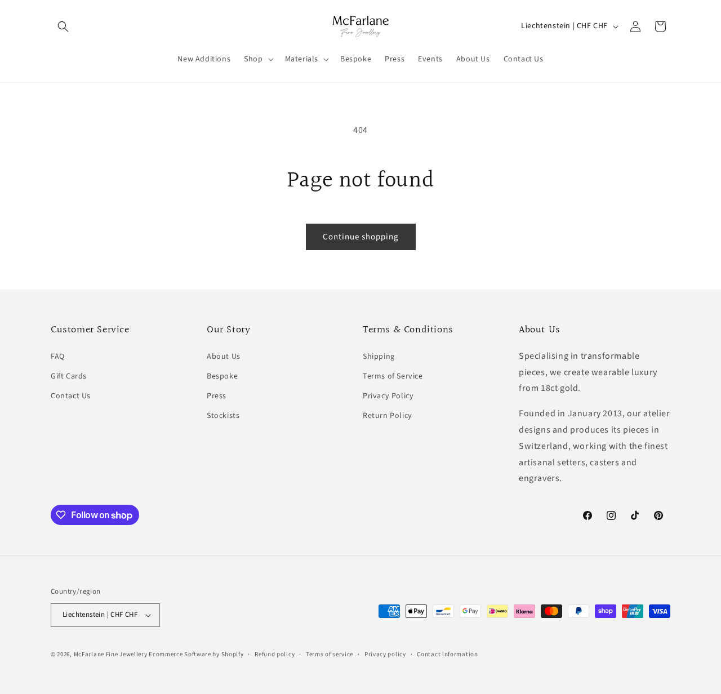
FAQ (58, 356)
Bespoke (222, 376)
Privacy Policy (388, 396)
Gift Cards (69, 376)
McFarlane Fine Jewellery (111, 654)
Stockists (223, 415)
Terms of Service (393, 376)
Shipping (379, 356)
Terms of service (329, 654)
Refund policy (275, 654)
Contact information (447, 654)
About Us (224, 356)
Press (216, 396)
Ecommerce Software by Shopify (196, 654)
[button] (63, 26)
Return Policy (387, 415)
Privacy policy (385, 654)
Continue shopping (361, 237)
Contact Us (71, 396)
